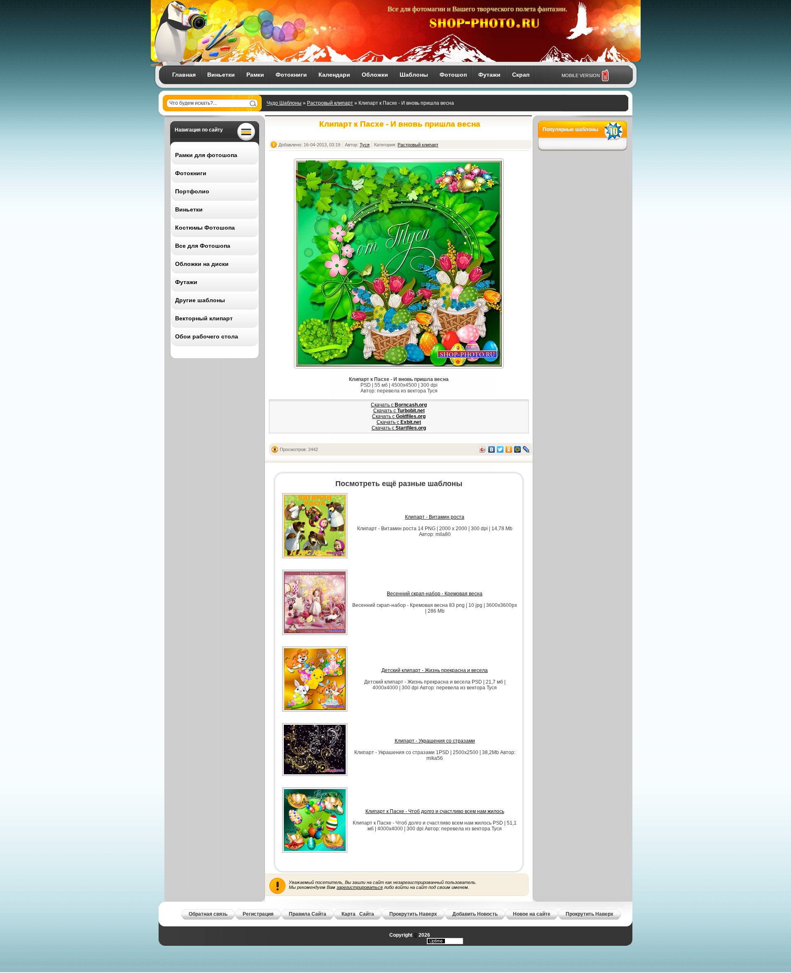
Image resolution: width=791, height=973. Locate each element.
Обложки (375, 74)
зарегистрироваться (360, 887)
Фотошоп (453, 74)
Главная (184, 74)
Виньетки (221, 74)
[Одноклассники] (509, 449)
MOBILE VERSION (581, 75)
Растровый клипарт (330, 103)
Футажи (489, 74)
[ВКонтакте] (491, 449)
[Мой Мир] (517, 449)
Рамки (255, 74)
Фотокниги (291, 74)
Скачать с (399, 405)
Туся (365, 144)
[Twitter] (500, 449)
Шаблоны (414, 74)
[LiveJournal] (526, 449)
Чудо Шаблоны (284, 103)
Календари (334, 74)
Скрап (520, 74)
